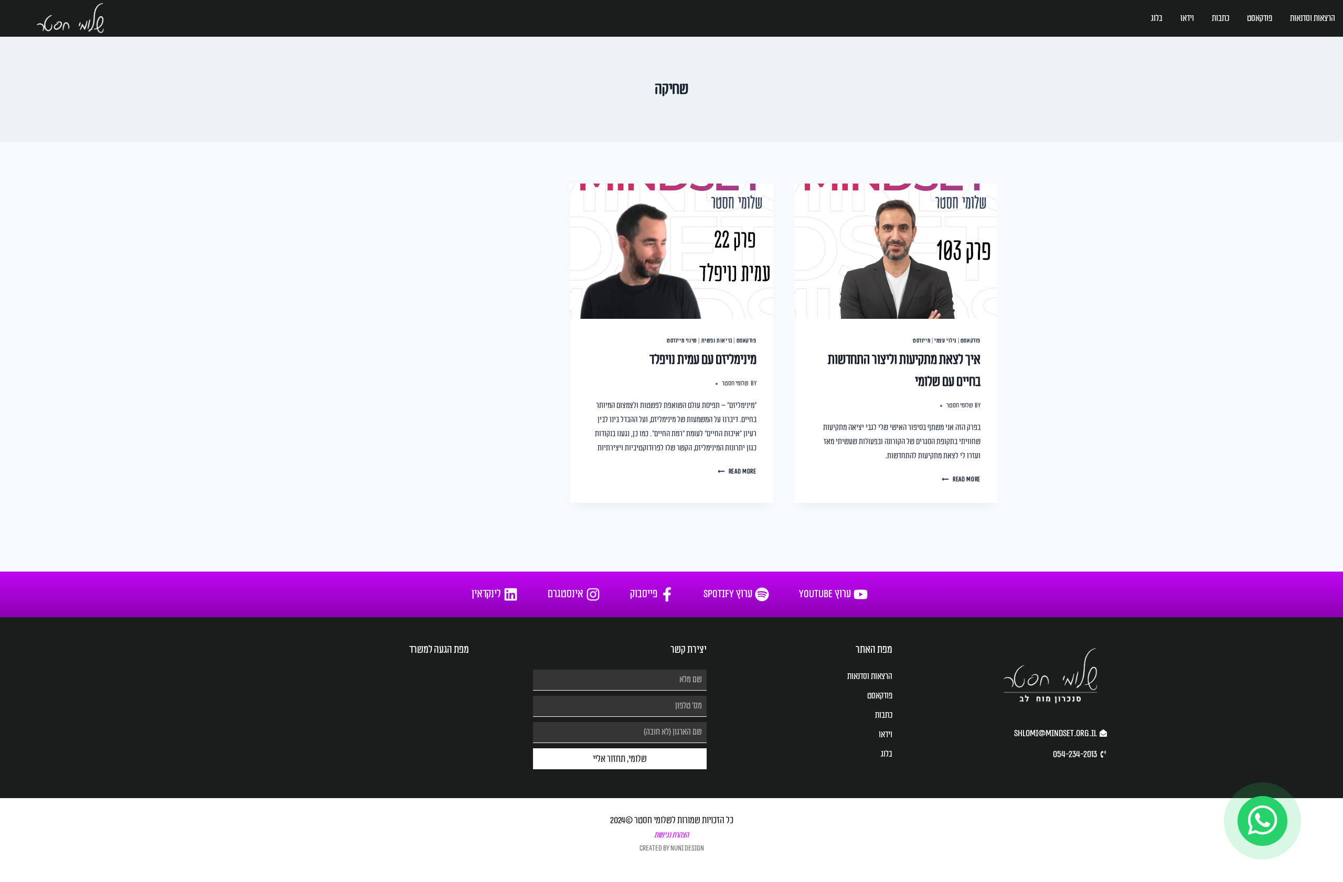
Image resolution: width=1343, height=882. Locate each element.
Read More (961, 479)
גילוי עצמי (945, 340)
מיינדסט (921, 340)
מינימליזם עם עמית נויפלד (702, 360)
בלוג (1157, 18)
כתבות (1220, 18)
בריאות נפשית (716, 340)
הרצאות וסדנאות (1312, 18)
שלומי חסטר (959, 406)
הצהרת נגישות (671, 835)
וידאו (1187, 18)
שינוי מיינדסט (682, 340)
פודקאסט (1259, 18)
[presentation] (895, 251)
